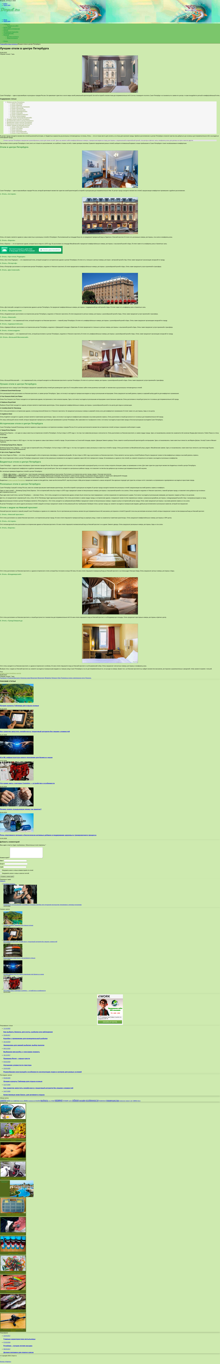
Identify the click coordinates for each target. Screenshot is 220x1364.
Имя (2, 860)
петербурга (12, 673)
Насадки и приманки (11, 29)
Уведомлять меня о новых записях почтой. (15, 873)
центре (19, 673)
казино (59, 1100)
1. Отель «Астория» (16, 103)
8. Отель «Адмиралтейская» (19, 114)
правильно (102, 1100)
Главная (2, 44)
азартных (16, 1101)
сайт (131, 1100)
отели (7, 673)
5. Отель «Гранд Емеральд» (19, 133)
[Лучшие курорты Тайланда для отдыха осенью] (17, 702)
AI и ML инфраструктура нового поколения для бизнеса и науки (26, 757)
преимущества (112, 1100)
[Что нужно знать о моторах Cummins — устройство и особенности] (17, 780)
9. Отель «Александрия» (18, 116)
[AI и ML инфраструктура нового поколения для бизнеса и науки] (17, 754)
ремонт (128, 1100)
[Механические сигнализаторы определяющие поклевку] (13, 1141)
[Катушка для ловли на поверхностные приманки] (13, 1331)
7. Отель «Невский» (16, 113)
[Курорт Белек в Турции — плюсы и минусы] (17, 1196)
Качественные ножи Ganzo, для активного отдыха (19, 958)
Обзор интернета (12, 38)
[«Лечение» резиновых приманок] (13, 1273)
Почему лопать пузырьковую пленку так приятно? (21, 809)
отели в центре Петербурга (16, 480)
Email (2, 864)
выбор (38, 1100)
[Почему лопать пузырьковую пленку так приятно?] (17, 806)
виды (26, 1101)
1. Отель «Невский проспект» (19, 127)
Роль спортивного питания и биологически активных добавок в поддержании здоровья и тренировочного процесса (48, 835)
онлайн (82, 1100)
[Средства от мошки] (13, 1254)
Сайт (1, 867)
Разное (6, 35)
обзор (75, 1100)
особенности (92, 1100)
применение (122, 1100)
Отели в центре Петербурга (15, 102)
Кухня (5, 30)
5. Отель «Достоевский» (18, 110)
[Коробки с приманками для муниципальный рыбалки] (13, 1216)
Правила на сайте (12, 26)
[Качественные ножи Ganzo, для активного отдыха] (12, 956)
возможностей (32, 1100)
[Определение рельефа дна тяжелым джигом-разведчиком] (13, 1160)
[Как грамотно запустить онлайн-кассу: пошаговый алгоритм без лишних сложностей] (17, 728)
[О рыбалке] (10, 17)
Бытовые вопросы (13, 36)
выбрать (44, 1100)
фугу (139, 1100)
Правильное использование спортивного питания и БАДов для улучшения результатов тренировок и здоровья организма (42, 904)
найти (70, 1100)
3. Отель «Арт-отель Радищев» (20, 106)
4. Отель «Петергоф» (17, 108)
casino (3, 1100)
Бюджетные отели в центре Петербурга (19, 122)
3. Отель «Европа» (16, 130)
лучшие (2, 673)
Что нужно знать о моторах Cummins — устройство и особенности (27, 783)
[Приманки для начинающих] (13, 1293)
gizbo (8, 1101)
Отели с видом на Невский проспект (18, 125)
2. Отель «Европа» (16, 105)
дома (50, 1100)
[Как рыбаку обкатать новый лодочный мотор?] (13, 1179)
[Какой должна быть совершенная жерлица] (13, 1235)
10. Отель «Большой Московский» (21, 117)
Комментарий (5, 857)
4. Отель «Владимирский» (18, 131)
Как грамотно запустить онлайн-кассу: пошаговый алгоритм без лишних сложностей (35, 731)
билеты (22, 1100)
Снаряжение (8, 33)
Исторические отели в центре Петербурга (20, 120)
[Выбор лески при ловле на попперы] (13, 1121)
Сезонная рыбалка (10, 32)
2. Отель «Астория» (16, 128)
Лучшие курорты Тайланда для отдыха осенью (19, 706)
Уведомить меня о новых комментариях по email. (18, 870)
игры (52, 1101)
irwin (12, 1100)
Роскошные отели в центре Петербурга (19, 123)
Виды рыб (7, 27)
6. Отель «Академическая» (18, 111)
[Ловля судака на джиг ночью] (13, 1312)
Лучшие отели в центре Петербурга (18, 119)
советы (135, 1101)
